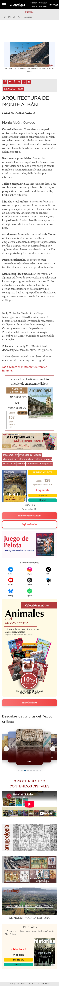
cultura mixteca (26, 459)
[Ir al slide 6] (34, 770)
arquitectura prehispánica (39, 463)
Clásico (37, 455)
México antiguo (13, 89)
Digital (42, 500)
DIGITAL (18, 964)
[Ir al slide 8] (40, 770)
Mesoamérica (9, 459)
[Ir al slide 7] (37, 770)
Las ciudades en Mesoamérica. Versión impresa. (24, 368)
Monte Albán (9, 463)
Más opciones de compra (29, 515)
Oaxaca (21, 463)
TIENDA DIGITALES (39, 6)
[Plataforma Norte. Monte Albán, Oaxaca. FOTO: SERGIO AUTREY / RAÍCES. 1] (29, 54)
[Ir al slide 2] (21, 770)
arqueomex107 (10, 455)
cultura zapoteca (43, 459)
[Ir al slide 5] (31, 770)
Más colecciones (29, 702)
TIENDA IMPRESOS (39, 3)
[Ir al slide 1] (18, 770)
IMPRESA (18, 959)
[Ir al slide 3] (25, 770)
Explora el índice (29, 524)
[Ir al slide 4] (28, 770)
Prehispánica (26, 455)
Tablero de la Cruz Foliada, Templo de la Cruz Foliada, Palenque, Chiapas (29, 842)
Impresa (22, 412)
